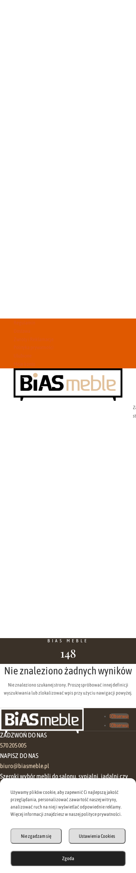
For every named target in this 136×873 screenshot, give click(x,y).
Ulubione (23, 356)
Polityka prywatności (34, 347)
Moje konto (24, 364)
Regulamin (24, 323)
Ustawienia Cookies (97, 836)
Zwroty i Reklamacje (34, 339)
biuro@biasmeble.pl (24, 766)
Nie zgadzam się (36, 836)
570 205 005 (13, 745)
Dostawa (22, 331)
